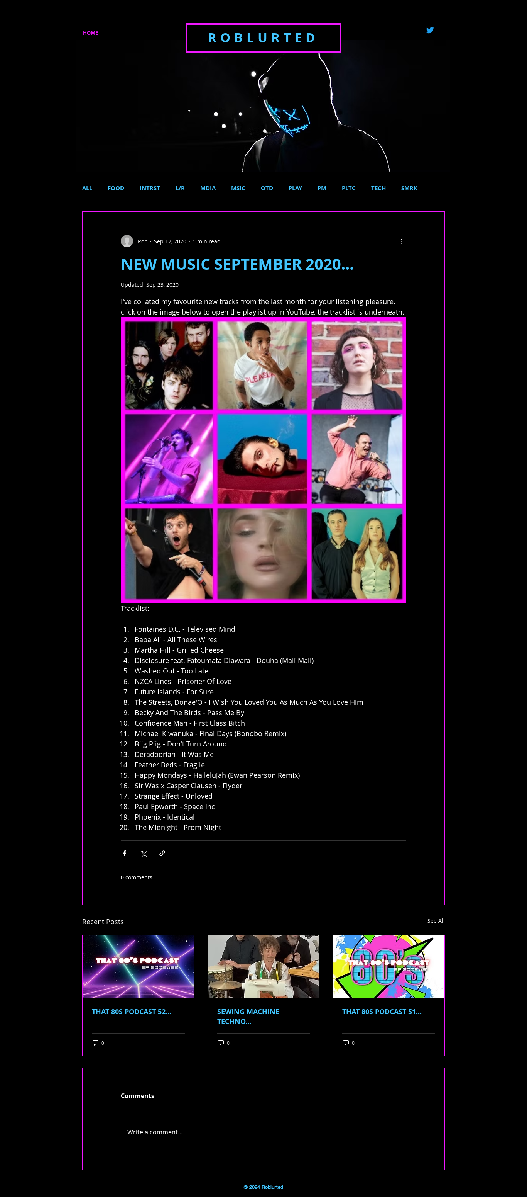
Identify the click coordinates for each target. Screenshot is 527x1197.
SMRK (409, 188)
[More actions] (401, 241)
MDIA (208, 188)
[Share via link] (162, 853)
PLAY (295, 188)
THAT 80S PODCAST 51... (382, 1012)
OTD (267, 188)
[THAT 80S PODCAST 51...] (388, 966)
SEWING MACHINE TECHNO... (248, 1016)
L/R (180, 188)
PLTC (349, 188)
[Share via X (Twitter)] (143, 853)
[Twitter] (430, 30)
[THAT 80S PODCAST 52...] (138, 966)
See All (436, 920)
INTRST (150, 188)
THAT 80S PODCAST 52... (131, 1012)
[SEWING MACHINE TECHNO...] (263, 966)
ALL (87, 188)
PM (322, 188)
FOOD (116, 188)
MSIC (238, 188)
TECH (378, 188)
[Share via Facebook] (124, 853)
